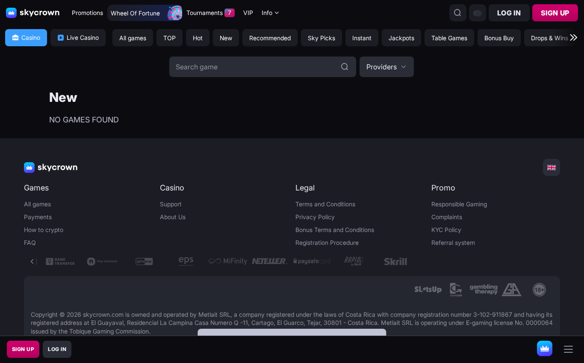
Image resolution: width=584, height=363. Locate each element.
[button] (387, 67)
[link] (428, 290)
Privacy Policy (315, 216)
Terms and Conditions (325, 204)
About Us (173, 216)
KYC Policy (446, 229)
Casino (30, 37)
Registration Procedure (327, 242)
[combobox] (271, 13)
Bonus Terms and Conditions (334, 229)
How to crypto (43, 229)
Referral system (453, 242)
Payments (38, 216)
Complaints (446, 216)
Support (171, 204)
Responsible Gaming (459, 204)
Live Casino (83, 37)
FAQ (30, 242)
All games (37, 204)
